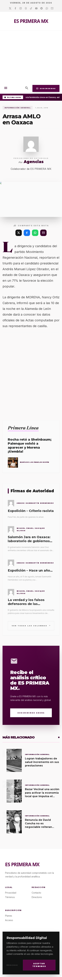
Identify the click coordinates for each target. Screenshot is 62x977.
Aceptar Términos (39, 965)
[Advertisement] (31, 57)
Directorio (37, 897)
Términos (10, 897)
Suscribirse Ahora (31, 713)
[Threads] (25, 8)
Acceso (9, 920)
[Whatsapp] (46, 8)
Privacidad (12, 965)
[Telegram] (41, 8)
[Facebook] (15, 8)
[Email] (52, 8)
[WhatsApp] (35, 233)
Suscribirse (46, 88)
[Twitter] (10, 8)
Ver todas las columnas (31, 625)
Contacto (36, 892)
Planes (8, 915)
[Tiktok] (31, 8)
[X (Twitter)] (18, 233)
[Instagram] (20, 8)
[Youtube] (36, 8)
